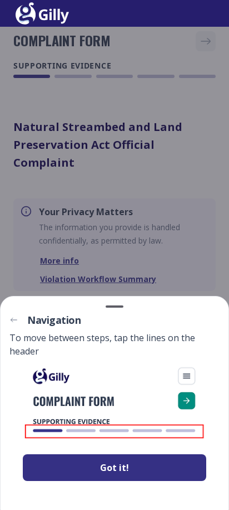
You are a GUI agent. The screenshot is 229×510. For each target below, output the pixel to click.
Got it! (114, 468)
